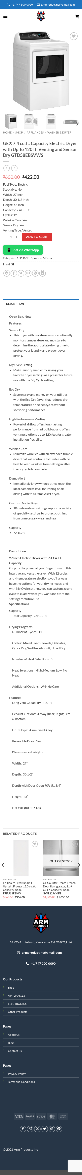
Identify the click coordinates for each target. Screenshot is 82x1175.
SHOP (19, 132)
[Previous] (9, 71)
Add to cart (37, 236)
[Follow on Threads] (52, 1129)
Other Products (17, 1011)
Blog (11, 1042)
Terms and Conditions (21, 1081)
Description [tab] (15, 303)
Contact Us (15, 1050)
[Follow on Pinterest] (59, 1129)
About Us (14, 1034)
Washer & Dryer (59, 132)
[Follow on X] (37, 1129)
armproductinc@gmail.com (58, 4)
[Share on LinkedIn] (42, 273)
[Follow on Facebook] (23, 1129)
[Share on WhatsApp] (6, 273)
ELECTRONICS (17, 1003)
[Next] (72, 71)
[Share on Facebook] (14, 273)
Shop (11, 987)
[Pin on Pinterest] (35, 273)
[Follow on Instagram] (30, 1129)
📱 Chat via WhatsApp (23, 250)
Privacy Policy (17, 1073)
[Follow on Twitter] (44, 1129)
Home (7, 132)
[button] (5, 16)
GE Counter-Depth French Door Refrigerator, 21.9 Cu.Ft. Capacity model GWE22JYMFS (59, 888)
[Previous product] (14, 168)
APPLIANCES (35, 132)
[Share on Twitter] (21, 273)
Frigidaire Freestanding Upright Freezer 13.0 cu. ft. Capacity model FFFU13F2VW (19, 888)
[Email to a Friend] (28, 273)
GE (13, 264)
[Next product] (6, 168)
